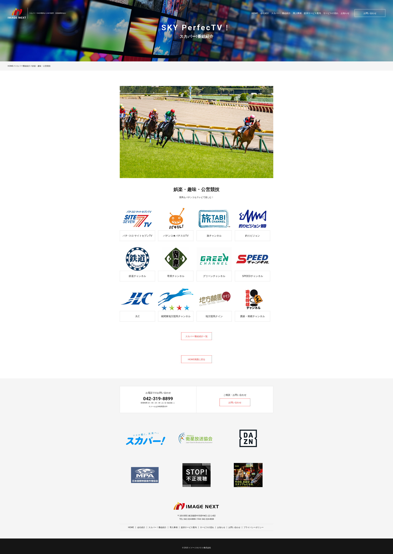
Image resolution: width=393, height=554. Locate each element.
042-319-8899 (158, 398)
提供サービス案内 (312, 13)
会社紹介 (264, 13)
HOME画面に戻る (196, 359)
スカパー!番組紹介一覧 (196, 336)
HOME (255, 13)
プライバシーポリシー (254, 527)
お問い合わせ (370, 13)
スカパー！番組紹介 (281, 13)
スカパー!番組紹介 (22, 66)
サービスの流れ (330, 13)
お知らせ (345, 13)
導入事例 (297, 13)
